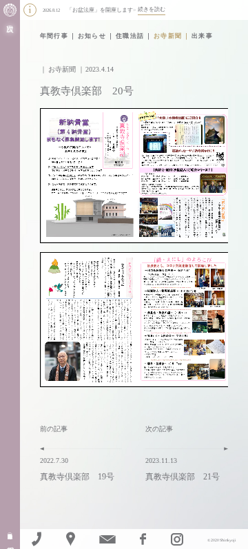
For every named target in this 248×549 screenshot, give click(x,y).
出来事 (202, 35)
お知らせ (92, 35)
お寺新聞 (168, 35)
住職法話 (130, 35)
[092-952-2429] (36, 539)
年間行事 (54, 35)
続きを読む (151, 9)
